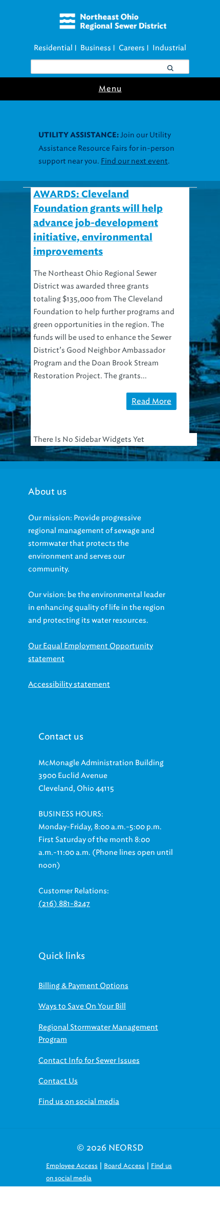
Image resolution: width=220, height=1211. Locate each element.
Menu (110, 88)
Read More (151, 401)
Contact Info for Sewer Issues (89, 1060)
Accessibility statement (69, 684)
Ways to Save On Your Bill (82, 1006)
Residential (53, 48)
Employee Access (72, 1165)
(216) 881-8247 (64, 903)
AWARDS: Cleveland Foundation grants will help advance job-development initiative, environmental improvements (98, 223)
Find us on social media (78, 1101)
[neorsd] (112, 27)
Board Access (124, 1165)
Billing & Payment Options (83, 985)
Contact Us (58, 1081)
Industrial (169, 48)
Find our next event (134, 161)
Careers (132, 48)
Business (95, 48)
